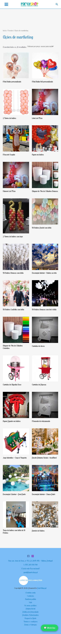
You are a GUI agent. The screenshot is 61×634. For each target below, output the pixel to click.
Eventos (10, 30)
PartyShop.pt (42, 588)
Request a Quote (30, 618)
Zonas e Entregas (30, 625)
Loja (30, 602)
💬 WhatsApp (49, 627)
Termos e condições (31, 621)
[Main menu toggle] (6, 4)
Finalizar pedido (30, 599)
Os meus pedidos (30, 605)
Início (5, 30)
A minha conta (30, 592)
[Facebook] (28, 556)
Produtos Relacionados (30, 615)
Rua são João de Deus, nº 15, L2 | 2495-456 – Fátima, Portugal (30, 561)
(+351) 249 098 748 (31, 565)
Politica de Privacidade (31, 612)
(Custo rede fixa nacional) (30, 568)
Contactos (30, 596)
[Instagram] (32, 556)
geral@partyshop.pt (31, 572)
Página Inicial (30, 609)
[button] (57, 4)
